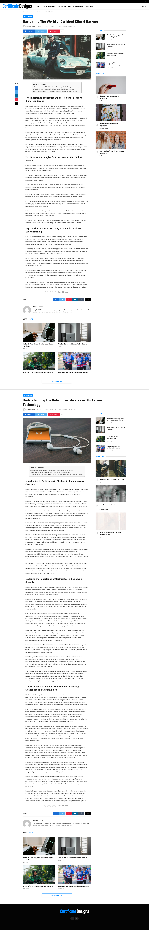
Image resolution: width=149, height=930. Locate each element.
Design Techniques (49, 6)
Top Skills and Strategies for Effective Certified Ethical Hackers (54, 89)
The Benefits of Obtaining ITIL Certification (109, 97)
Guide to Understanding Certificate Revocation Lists (111, 533)
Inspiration (62, 6)
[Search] (145, 6)
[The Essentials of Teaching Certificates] (111, 468)
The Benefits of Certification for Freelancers (72, 344)
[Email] (16, 103)
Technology (89, 6)
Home (38, 6)
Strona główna (26, 11)
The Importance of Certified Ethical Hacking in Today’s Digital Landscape (57, 87)
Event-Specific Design (75, 6)
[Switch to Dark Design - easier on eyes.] (143, 6)
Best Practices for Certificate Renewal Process (112, 506)
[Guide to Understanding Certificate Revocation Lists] (111, 521)
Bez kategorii (28, 16)
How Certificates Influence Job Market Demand (38, 372)
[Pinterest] (16, 99)
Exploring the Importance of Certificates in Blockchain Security (51, 472)
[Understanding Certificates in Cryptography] (111, 112)
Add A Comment (56, 381)
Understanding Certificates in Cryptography (109, 125)
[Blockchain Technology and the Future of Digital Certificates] (39, 332)
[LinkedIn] (16, 95)
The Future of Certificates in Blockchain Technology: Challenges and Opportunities (57, 474)
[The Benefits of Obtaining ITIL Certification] (111, 85)
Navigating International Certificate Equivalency (73, 372)
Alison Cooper (31, 26)
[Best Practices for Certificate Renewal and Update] (111, 140)
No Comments (63, 26)
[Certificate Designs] (17, 6)
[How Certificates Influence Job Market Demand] (39, 361)
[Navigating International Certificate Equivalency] (74, 361)
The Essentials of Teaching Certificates (112, 479)
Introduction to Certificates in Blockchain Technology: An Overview (52, 470)
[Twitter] (16, 92)
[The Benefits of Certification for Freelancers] (74, 332)
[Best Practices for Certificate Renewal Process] (111, 493)
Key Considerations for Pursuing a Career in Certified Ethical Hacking (55, 91)
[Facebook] (16, 88)
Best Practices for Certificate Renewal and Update (112, 152)
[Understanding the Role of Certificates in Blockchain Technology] (57, 440)
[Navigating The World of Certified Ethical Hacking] (57, 57)
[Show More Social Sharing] (62, 31)
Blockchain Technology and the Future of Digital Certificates (38, 345)
